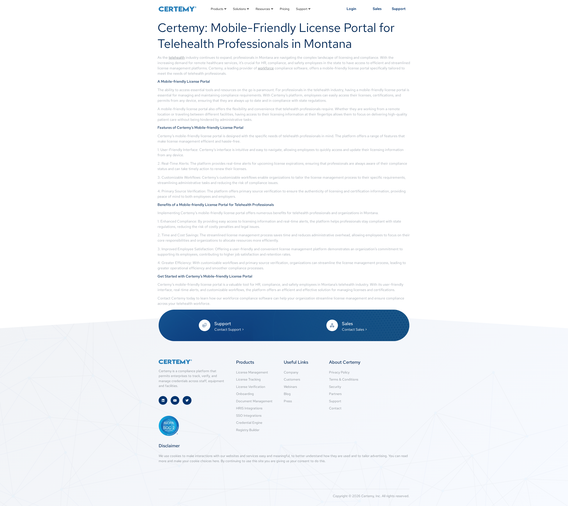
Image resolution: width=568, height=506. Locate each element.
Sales (347, 323)
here (216, 461)
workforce (266, 68)
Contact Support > (229, 329)
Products (217, 9)
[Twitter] (187, 400)
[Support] (204, 325)
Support (301, 9)
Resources (263, 9)
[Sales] (332, 325)
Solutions (239, 9)
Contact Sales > (354, 329)
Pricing (284, 9)
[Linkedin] (163, 400)
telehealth (177, 57)
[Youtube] (175, 400)
